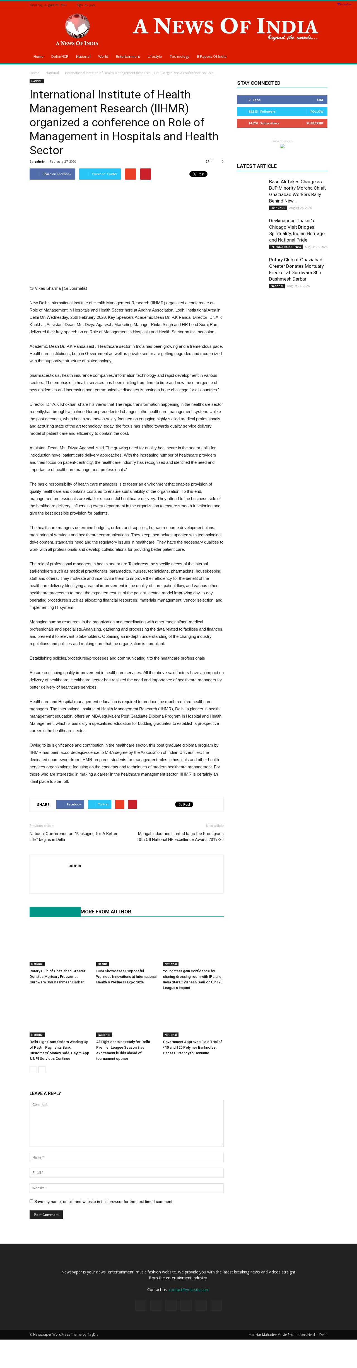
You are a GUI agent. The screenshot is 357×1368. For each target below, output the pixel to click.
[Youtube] (73, 877)
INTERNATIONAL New (286, 247)
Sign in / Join (86, 5)
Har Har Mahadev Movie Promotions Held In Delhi (288, 1334)
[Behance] (289, 5)
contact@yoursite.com (189, 1289)
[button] (320, 57)
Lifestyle (155, 56)
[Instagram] (303, 5)
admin (40, 161)
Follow (317, 111)
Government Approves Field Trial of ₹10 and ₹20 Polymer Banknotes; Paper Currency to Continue (192, 1047)
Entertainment (128, 56)
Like (320, 100)
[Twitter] (310, 5)
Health (102, 964)
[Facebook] (296, 5)
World (103, 56)
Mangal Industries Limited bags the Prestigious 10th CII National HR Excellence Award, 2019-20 (180, 836)
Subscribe (315, 123)
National (83, 56)
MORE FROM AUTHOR (106, 912)
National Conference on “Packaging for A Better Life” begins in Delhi (73, 836)
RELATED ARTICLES (52, 912)
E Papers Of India (211, 56)
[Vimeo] (317, 5)
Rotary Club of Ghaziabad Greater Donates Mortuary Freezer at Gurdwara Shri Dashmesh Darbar (57, 976)
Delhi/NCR (59, 56)
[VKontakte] (324, 5)
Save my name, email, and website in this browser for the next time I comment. (103, 1201)
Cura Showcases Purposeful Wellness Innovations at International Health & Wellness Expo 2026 (126, 976)
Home (38, 56)
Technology (179, 56)
